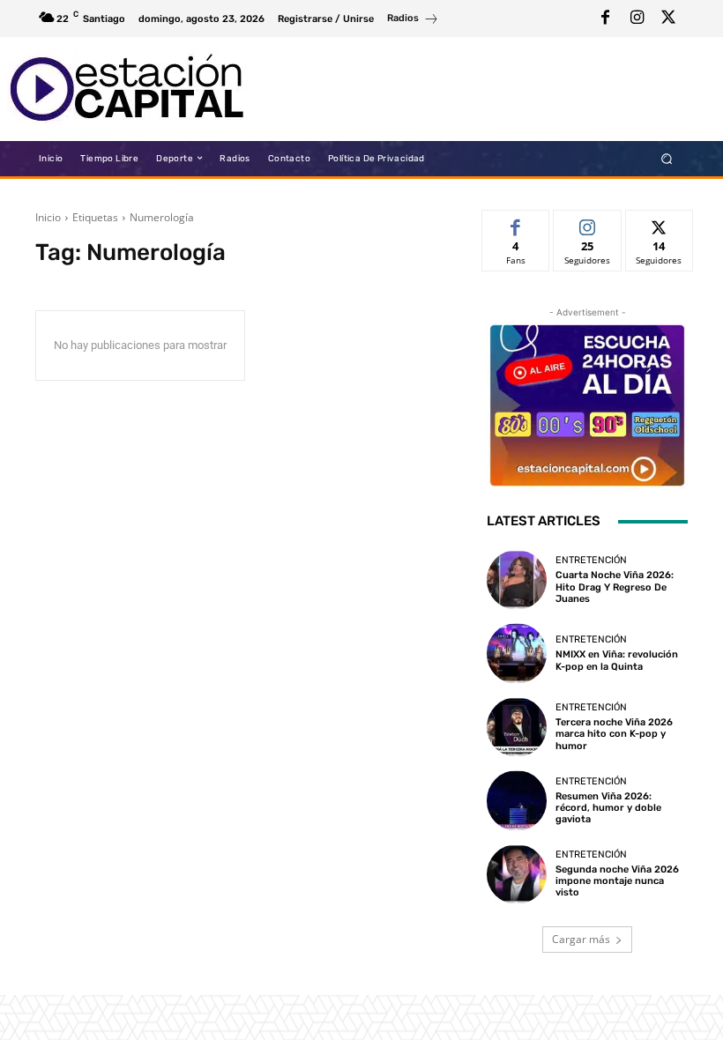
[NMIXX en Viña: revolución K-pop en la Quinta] (517, 653)
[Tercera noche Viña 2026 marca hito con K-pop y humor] (517, 727)
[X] (668, 18)
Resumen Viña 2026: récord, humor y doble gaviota (608, 808)
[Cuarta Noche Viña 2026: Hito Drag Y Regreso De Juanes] (517, 580)
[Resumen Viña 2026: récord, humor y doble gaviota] (517, 800)
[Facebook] (605, 18)
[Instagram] (636, 18)
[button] (667, 158)
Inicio (48, 217)
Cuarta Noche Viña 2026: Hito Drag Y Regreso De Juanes (614, 586)
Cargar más (581, 939)
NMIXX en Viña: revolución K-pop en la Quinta (616, 660)
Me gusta (516, 223)
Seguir (587, 223)
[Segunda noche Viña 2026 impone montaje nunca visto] (517, 874)
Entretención (591, 560)
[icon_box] (413, 20)
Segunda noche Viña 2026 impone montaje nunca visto (617, 881)
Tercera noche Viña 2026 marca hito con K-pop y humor (614, 734)
